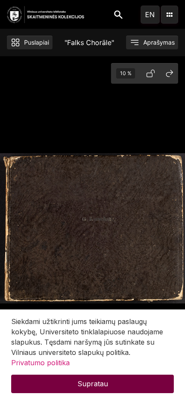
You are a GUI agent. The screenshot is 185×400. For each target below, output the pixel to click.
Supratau (92, 383)
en (150, 14)
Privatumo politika (40, 362)
